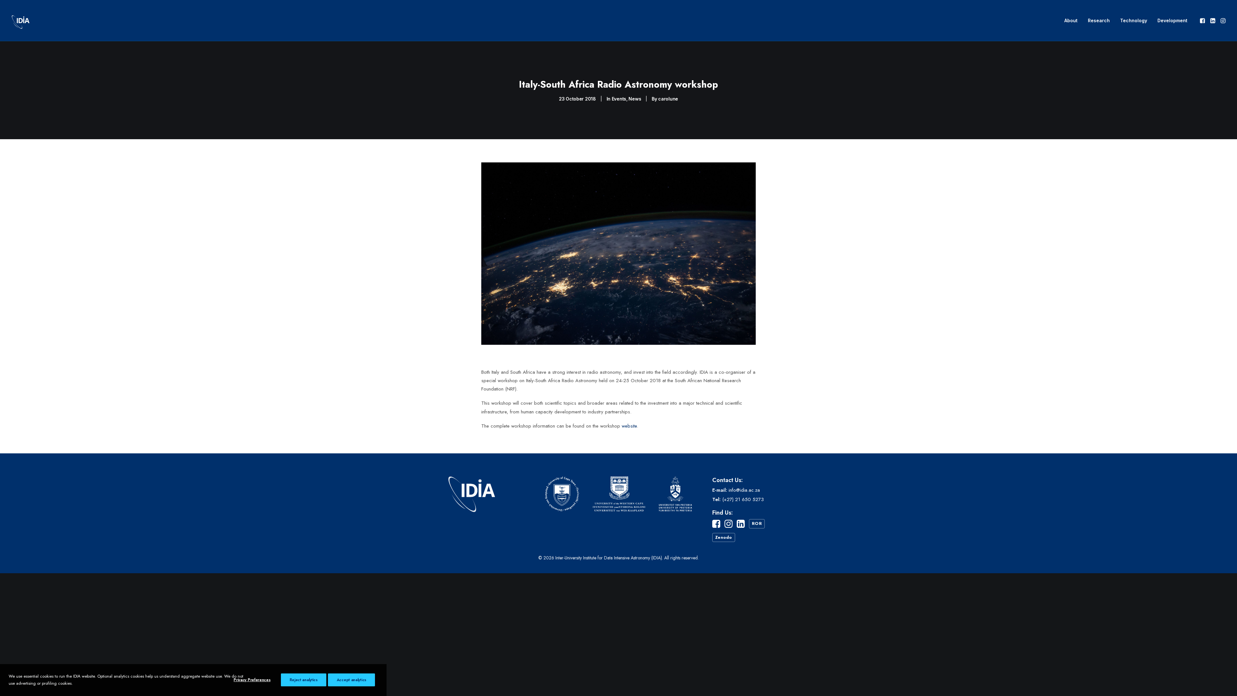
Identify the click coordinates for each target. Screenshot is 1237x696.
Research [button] (1099, 20)
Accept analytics (351, 680)
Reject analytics (304, 680)
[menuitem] (1071, 20)
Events (619, 99)
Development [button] (1172, 20)
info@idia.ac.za (744, 490)
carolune (668, 99)
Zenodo (723, 537)
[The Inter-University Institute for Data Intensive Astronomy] (21, 21)
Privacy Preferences (252, 680)
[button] (1203, 20)
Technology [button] (1133, 20)
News (634, 99)
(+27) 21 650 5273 (743, 499)
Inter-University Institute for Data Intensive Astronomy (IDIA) (608, 558)
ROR (757, 523)
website (629, 426)
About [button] (1071, 20)
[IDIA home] (473, 513)
